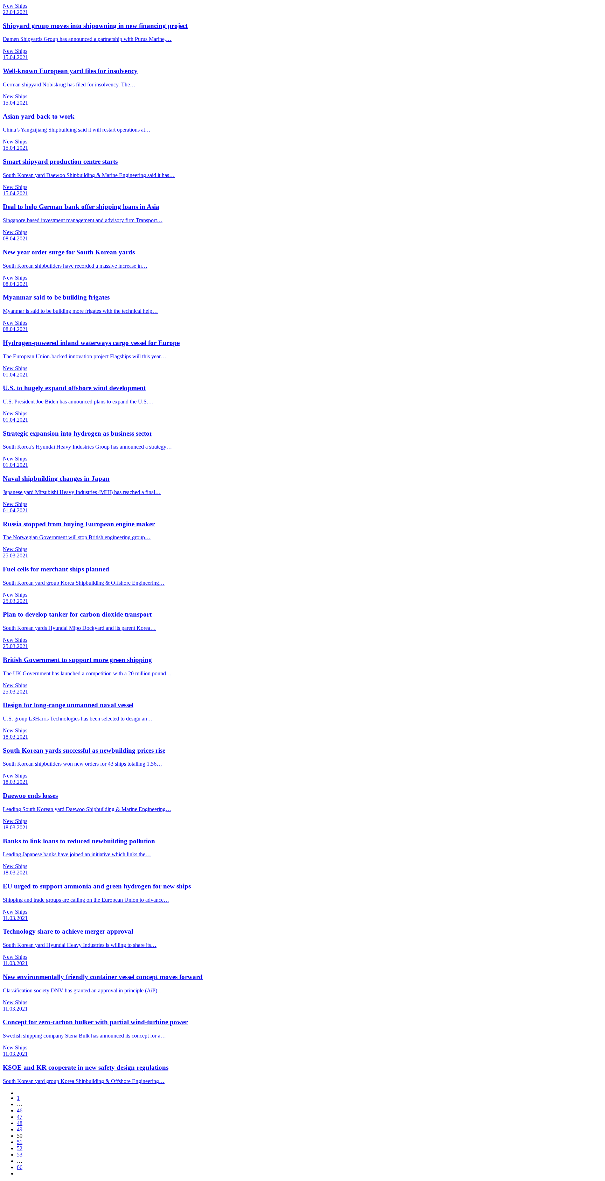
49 (19, 1129)
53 (19, 1155)
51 (19, 1142)
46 (19, 1110)
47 (19, 1117)
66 (19, 1167)
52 (19, 1148)
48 (19, 1123)
